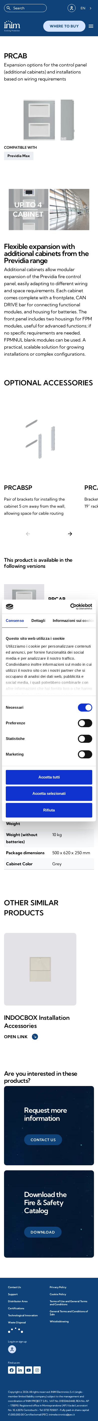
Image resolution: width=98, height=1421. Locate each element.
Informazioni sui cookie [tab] (73, 620)
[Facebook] (11, 1370)
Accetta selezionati (49, 793)
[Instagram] (37, 1370)
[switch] (85, 723)
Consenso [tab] (15, 620)
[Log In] (72, 8)
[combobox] (25, 8)
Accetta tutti (49, 777)
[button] (18, 156)
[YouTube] (28, 1370)
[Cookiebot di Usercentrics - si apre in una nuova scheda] (70, 606)
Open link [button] (20, 1036)
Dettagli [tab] (38, 620)
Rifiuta (49, 810)
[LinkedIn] (20, 1370)
